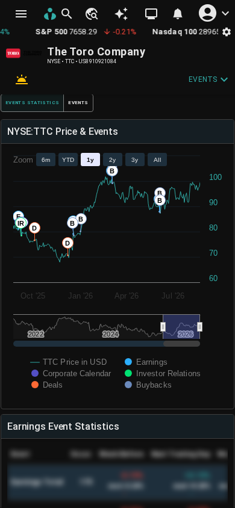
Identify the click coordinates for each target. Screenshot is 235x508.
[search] (67, 14)
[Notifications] (177, 13)
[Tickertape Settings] (226, 31)
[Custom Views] (151, 14)
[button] (91, 14)
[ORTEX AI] (121, 14)
